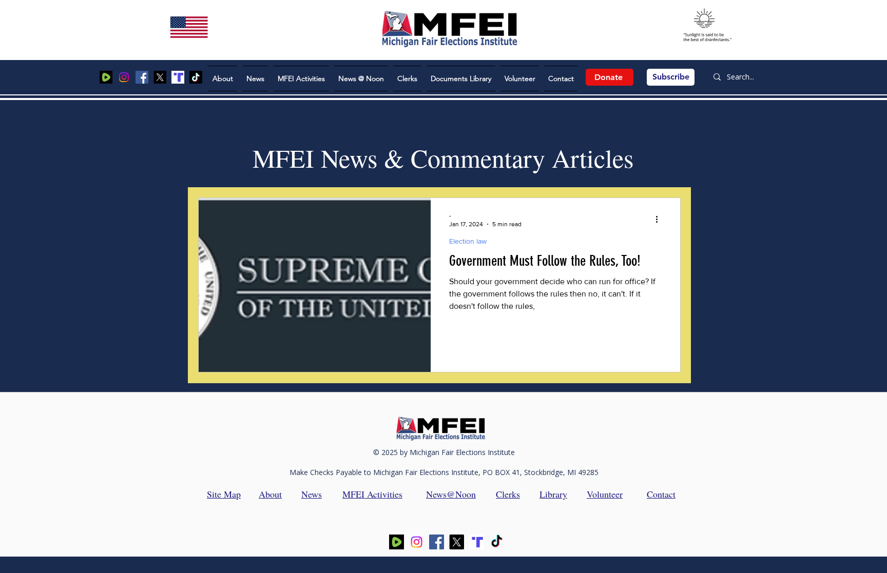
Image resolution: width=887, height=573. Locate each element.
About (270, 494)
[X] (159, 77)
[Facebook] (142, 77)
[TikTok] (195, 77)
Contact (661, 494)
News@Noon (451, 494)
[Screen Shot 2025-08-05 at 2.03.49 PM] (106, 77)
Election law (468, 241)
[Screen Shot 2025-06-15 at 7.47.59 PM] (177, 77)
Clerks (508, 494)
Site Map (224, 494)
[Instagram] (124, 77)
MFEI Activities (372, 494)
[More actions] (660, 219)
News (311, 494)
